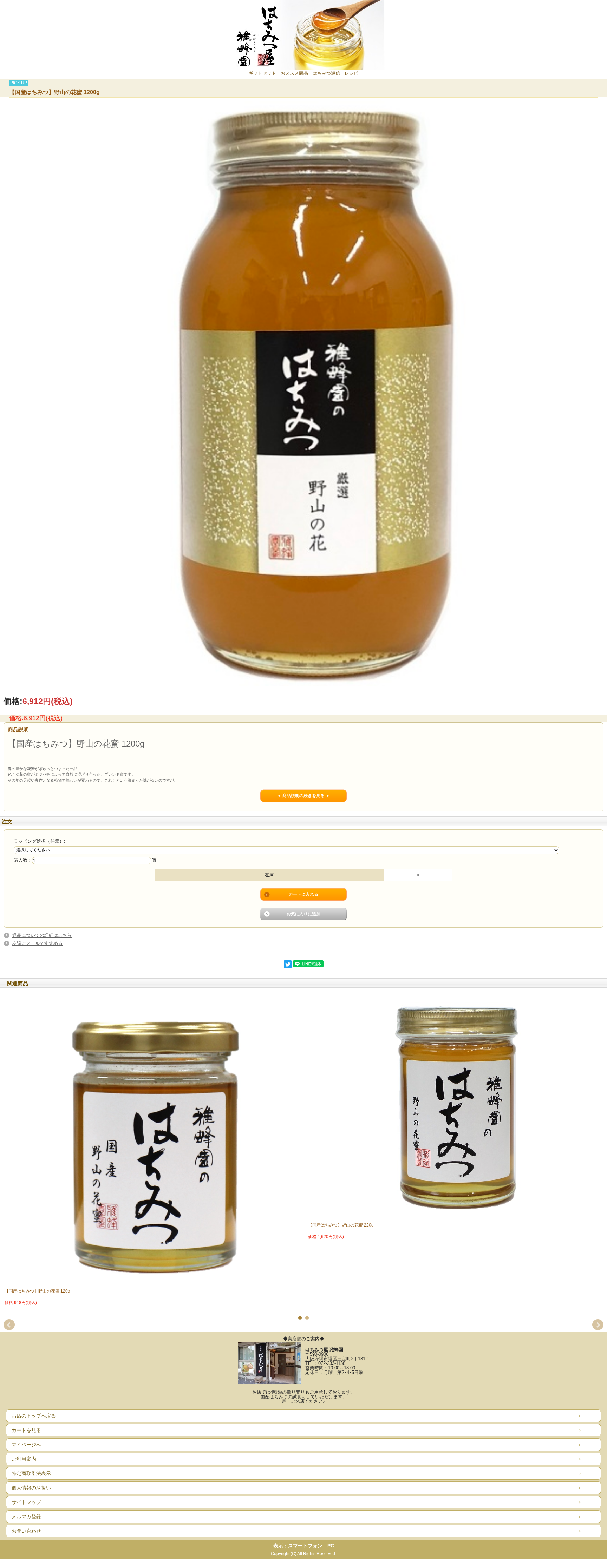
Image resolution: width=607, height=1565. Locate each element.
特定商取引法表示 (31, 1473)
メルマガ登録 (26, 1516)
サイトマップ (26, 1502)
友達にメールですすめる (37, 943)
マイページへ (26, 1444)
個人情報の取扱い (31, 1488)
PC (330, 1545)
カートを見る (26, 1430)
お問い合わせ (26, 1531)
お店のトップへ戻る (34, 1416)
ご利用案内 (24, 1459)
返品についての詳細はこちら (42, 935)
